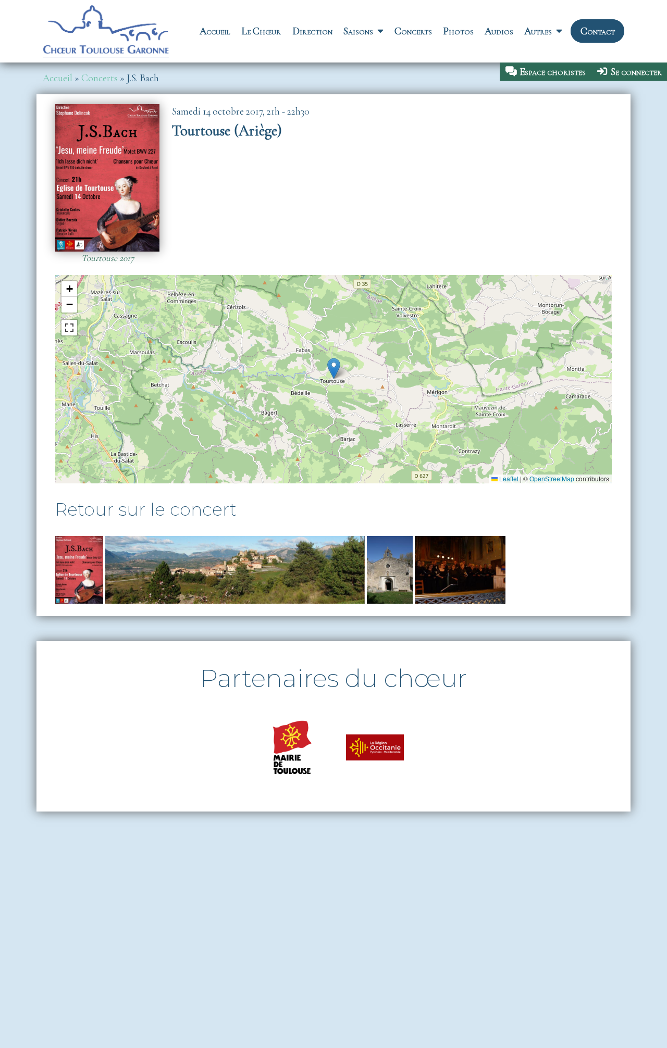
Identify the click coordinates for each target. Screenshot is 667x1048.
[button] (333, 368)
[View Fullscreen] (69, 327)
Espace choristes (553, 72)
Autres (538, 31)
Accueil (215, 31)
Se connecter (636, 72)
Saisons (358, 31)
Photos (458, 31)
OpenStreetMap (551, 478)
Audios (499, 31)
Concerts (413, 31)
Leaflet (508, 478)
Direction (312, 31)
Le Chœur (261, 31)
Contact (597, 31)
